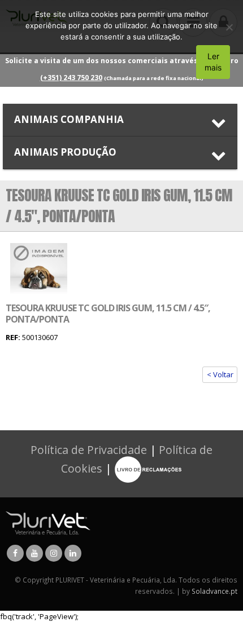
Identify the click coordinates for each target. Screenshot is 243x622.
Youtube (34, 553)
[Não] (229, 27)
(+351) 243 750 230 (71, 77)
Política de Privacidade (89, 449)
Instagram (53, 553)
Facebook (15, 553)
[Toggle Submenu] (120, 120)
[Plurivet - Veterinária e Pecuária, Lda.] (48, 522)
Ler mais (213, 61)
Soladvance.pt (214, 590)
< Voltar (220, 374)
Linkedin (72, 553)
